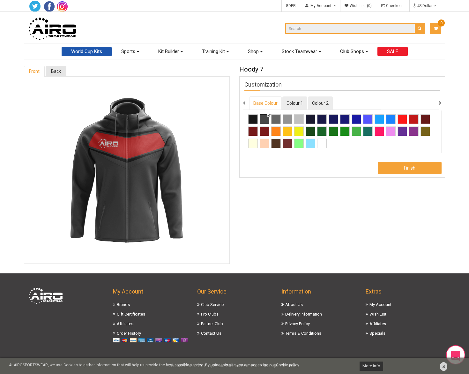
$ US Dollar (423, 6)
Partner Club (212, 323)
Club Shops (352, 51)
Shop (253, 51)
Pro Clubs (210, 314)
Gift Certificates (131, 314)
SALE (392, 51)
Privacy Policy (297, 323)
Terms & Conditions (303, 333)
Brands (123, 304)
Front (34, 71)
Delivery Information (303, 314)
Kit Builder (168, 51)
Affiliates (125, 323)
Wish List (377, 314)
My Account (380, 304)
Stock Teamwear (299, 51)
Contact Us (211, 333)
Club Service (212, 304)
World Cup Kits (86, 51)
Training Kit (213, 51)
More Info (371, 365)
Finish (409, 168)
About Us (294, 304)
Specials (377, 333)
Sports (128, 51)
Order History (129, 333)
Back (56, 71)
